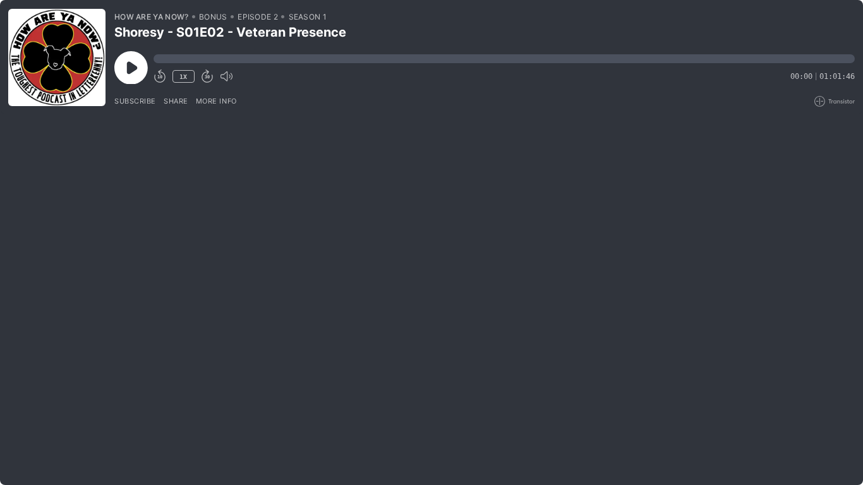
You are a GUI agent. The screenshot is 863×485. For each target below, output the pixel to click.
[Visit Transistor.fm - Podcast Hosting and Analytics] (834, 101)
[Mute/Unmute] (226, 76)
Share (176, 101)
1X (183, 76)
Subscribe (135, 101)
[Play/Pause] (57, 57)
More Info (216, 101)
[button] (504, 58)
